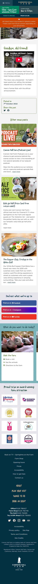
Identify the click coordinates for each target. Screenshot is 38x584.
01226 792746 (23, 511)
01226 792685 (21, 513)
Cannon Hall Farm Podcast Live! (17, 150)
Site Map (26, 530)
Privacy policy (14, 530)
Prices (19, 466)
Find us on (7, 303)
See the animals (11, 362)
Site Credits (19, 538)
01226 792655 (25, 515)
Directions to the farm (14, 365)
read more (16, 172)
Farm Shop (19, 458)
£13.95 (24, 15)
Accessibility (19, 470)
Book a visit (10, 359)
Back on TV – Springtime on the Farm (19, 455)
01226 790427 (21, 508)
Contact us (19, 478)
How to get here (19, 474)
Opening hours (19, 462)
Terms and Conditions (19, 534)
